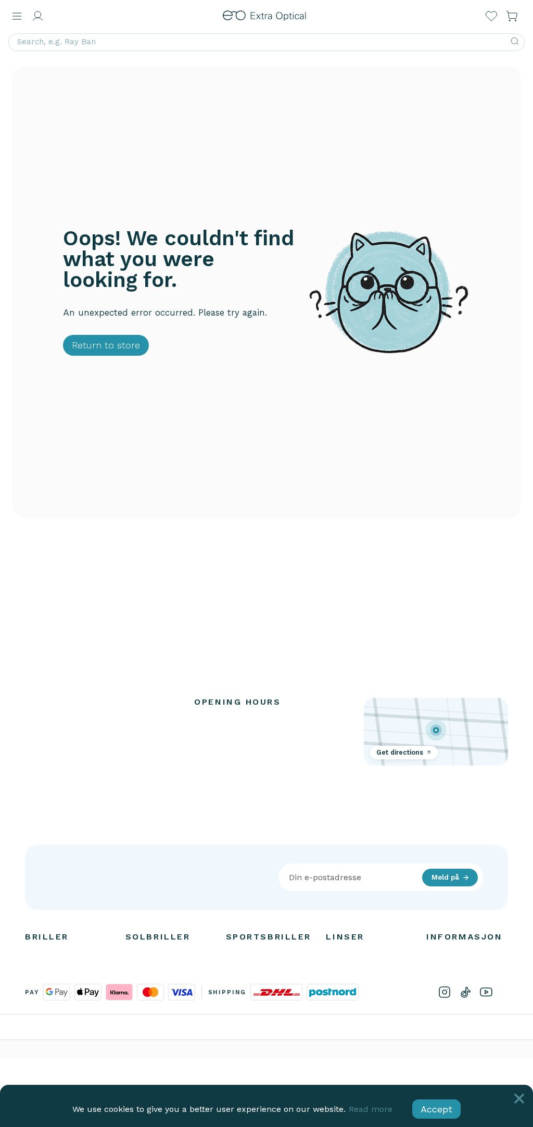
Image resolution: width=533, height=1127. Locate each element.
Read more (370, 1109)
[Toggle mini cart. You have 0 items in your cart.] (512, 16)
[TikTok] (465, 992)
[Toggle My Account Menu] (37, 16)
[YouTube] (486, 992)
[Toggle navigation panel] (16, 16)
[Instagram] (444, 992)
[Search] (514, 42)
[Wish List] (491, 16)
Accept (436, 1109)
